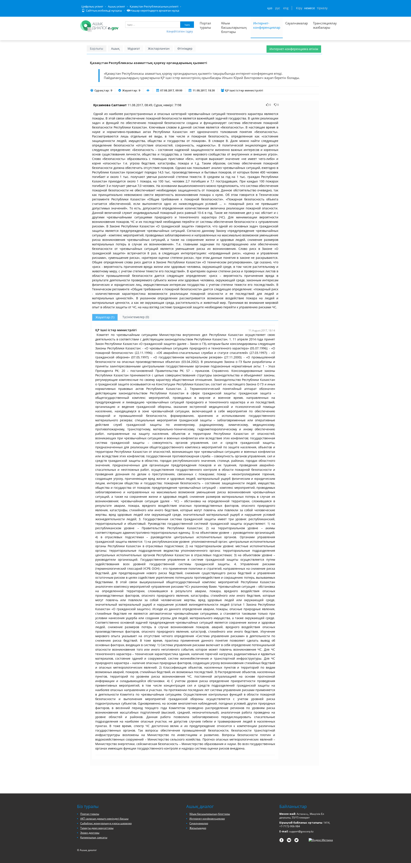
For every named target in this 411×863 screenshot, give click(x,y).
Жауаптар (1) (104, 317)
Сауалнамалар (296, 23)
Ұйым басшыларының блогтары (234, 27)
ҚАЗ (269, 8)
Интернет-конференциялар (266, 25)
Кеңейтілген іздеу (180, 31)
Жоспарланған (159, 48)
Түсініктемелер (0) (135, 317)
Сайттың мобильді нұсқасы (103, 10)
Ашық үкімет (116, 6)
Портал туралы (205, 25)
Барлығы (96, 48)
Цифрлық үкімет (92, 6)
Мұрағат (134, 48)
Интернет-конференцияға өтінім (294, 49)
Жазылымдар (197, 828)
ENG (286, 8)
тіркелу (322, 8)
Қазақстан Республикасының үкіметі (154, 6)
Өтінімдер (184, 48)
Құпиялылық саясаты (93, 837)
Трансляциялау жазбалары (320, 25)
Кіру (299, 8)
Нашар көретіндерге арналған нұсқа (154, 10)
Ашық (115, 48)
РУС (277, 8)
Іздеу (187, 24)
